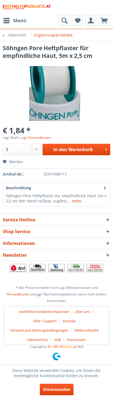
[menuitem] (14, 20)
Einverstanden (56, 389)
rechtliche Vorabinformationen (44, 311)
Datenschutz (37, 339)
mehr (76, 201)
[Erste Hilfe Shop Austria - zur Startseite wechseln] (27, 7)
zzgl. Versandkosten (36, 137)
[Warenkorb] (104, 20)
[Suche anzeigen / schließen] (63, 20)
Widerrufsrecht (86, 330)
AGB (57, 339)
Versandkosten (18, 294)
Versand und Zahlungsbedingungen (39, 330)
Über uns (82, 311)
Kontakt (69, 320)
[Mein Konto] (90, 20)
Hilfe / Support (45, 320)
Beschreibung (18, 187)
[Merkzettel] (77, 20)
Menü (19, 20)
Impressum (76, 339)
